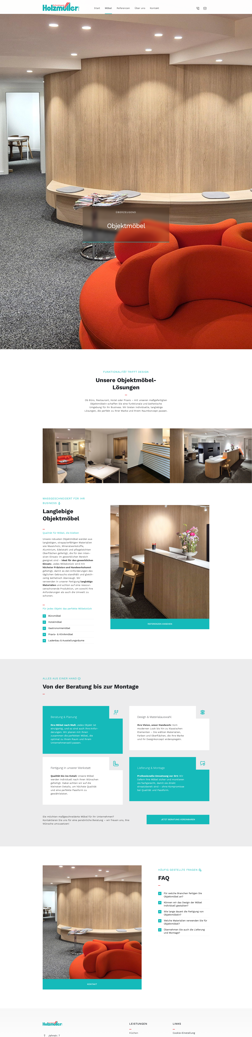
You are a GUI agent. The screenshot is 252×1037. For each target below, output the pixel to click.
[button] (68, 616)
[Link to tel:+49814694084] (198, 8)
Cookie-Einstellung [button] (184, 1032)
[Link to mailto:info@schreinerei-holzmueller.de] (205, 8)
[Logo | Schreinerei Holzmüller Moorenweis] (61, 3)
